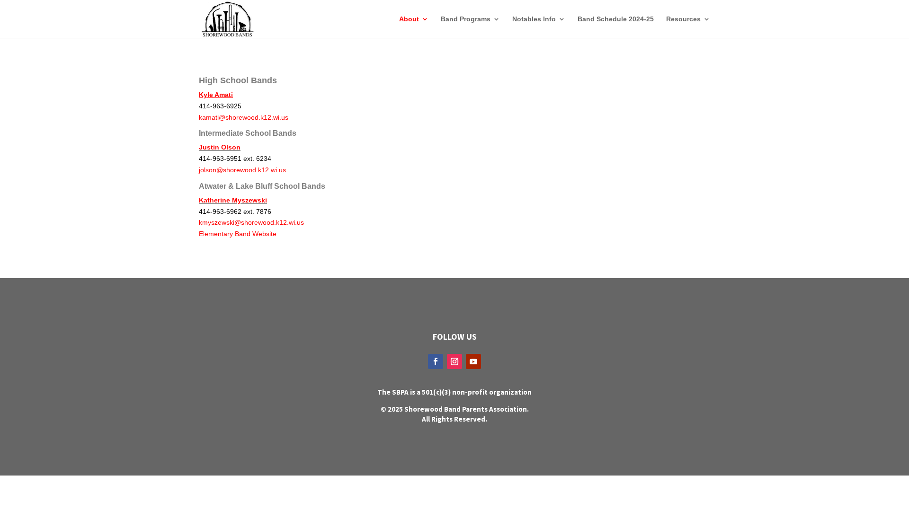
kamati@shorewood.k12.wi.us (243, 117)
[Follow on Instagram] (454, 361)
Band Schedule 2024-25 (616, 19)
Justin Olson (220, 147)
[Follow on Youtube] (473, 361)
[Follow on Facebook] (435, 361)
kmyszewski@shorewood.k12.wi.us (251, 222)
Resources (683, 19)
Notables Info (534, 19)
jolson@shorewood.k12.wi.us (242, 170)
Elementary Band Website (237, 234)
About (409, 19)
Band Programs (465, 19)
